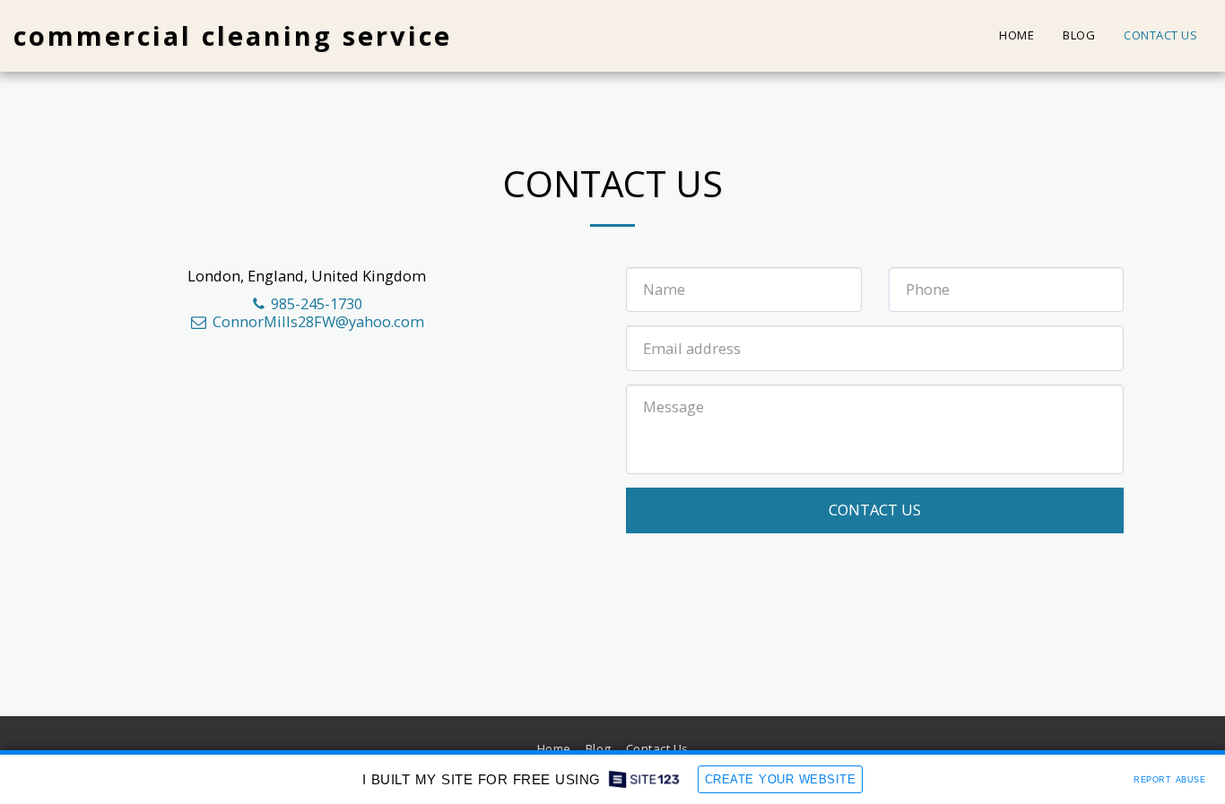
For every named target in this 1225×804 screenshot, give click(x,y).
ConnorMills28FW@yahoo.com (318, 321)
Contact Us (875, 509)
